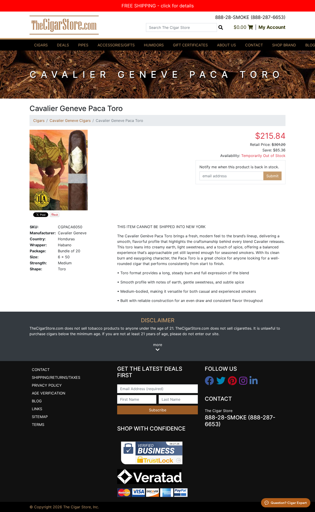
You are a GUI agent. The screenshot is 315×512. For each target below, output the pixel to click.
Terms (38, 424)
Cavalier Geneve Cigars (70, 120)
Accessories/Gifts (116, 45)
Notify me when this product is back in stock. (239, 167)
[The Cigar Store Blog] (254, 381)
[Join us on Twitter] (221, 381)
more (157, 344)
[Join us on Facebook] (209, 381)
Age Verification (48, 393)
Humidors (154, 45)
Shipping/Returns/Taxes (56, 377)
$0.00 (241, 27)
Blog (37, 401)
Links (37, 409)
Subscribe (157, 410)
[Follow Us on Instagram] (243, 381)
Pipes (83, 45)
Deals (63, 45)
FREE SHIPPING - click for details (158, 6)
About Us (226, 45)
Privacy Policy (47, 385)
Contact (254, 45)
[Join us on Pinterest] (232, 381)
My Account (272, 27)
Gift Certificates (190, 45)
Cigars (41, 45)
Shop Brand (284, 45)
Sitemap (40, 416)
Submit (272, 176)
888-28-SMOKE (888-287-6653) (250, 17)
